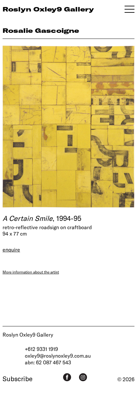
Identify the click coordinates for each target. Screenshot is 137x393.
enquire (11, 249)
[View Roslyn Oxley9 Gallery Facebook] (67, 377)
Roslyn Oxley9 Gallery (28, 334)
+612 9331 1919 (41, 349)
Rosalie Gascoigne (41, 30)
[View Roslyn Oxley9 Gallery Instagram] (83, 377)
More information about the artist (31, 272)
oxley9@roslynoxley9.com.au (58, 356)
